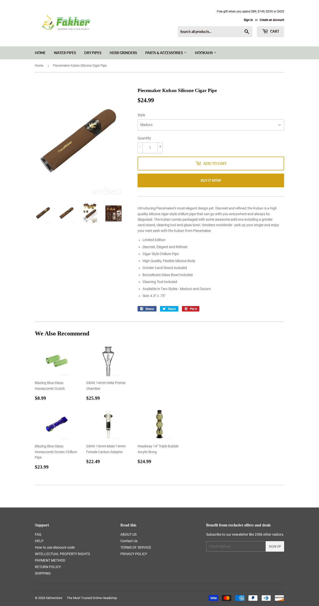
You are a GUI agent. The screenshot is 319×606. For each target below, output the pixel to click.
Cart (274, 31)
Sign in (248, 20)
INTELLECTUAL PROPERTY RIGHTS (62, 554)
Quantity (144, 138)
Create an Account (272, 20)
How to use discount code (55, 547)
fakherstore (54, 598)
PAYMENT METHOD (50, 560)
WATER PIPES (65, 53)
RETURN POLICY (48, 567)
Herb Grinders (123, 53)
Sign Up (275, 546)
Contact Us (129, 541)
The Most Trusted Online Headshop (92, 598)
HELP (39, 541)
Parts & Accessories (164, 53)
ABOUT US (128, 534)
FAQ (38, 534)
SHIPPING (43, 573)
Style (141, 115)
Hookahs (204, 53)
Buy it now (211, 180)
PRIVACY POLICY (133, 554)
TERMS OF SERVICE (135, 547)
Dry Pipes (92, 53)
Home (40, 53)
